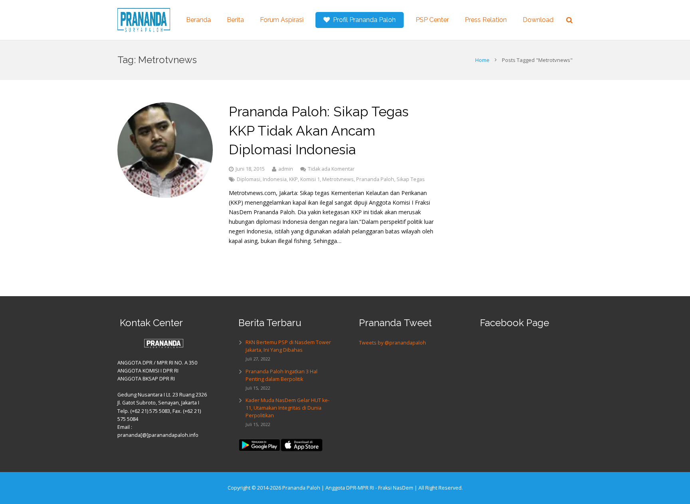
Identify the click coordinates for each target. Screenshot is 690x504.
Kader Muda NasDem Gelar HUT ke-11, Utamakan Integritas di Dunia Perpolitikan (287, 408)
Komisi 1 (310, 179)
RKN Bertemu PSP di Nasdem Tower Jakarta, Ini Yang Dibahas (288, 346)
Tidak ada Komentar (331, 168)
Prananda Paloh (375, 179)
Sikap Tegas (411, 179)
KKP (293, 179)
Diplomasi (248, 179)
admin (285, 168)
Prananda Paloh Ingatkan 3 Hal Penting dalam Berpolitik (281, 375)
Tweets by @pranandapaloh (392, 342)
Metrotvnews (338, 179)
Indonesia (275, 179)
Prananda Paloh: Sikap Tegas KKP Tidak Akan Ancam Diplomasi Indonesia (318, 130)
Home (482, 60)
